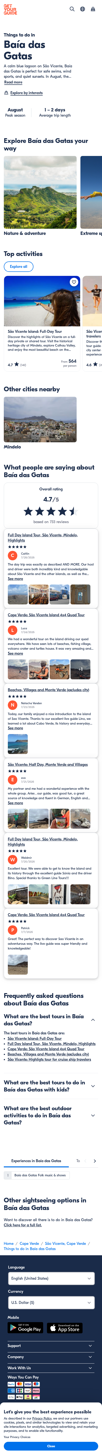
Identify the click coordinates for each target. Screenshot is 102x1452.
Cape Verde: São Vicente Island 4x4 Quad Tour (46, 615)
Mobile (13, 1317)
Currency (15, 1291)
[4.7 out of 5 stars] (51, 511)
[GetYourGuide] (10, 9)
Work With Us (19, 1368)
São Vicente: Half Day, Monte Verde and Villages (48, 765)
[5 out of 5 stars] (51, 547)
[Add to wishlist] (74, 282)
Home (9, 1244)
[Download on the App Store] (65, 1328)
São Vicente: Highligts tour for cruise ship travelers (49, 1059)
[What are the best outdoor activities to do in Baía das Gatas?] (93, 1115)
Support (14, 1346)
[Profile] (93, 9)
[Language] (82, 9)
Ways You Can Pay (23, 1377)
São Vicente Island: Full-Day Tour (35, 1038)
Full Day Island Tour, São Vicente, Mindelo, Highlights (43, 538)
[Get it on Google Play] (25, 1328)
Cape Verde (29, 1244)
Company (16, 1357)
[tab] (36, 1161)
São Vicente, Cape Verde (65, 1244)
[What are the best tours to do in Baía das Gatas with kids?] (93, 1086)
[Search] (72, 9)
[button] (40, 196)
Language (16, 1267)
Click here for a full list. (23, 1225)
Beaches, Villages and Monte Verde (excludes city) (48, 690)
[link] (40, 196)
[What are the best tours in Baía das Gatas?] (93, 1020)
